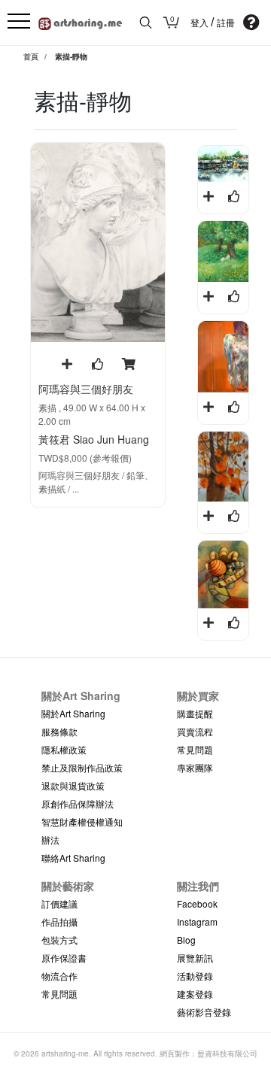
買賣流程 (195, 731)
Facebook (197, 903)
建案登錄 (195, 993)
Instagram (197, 921)
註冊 (226, 23)
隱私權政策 (64, 749)
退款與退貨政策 (73, 785)
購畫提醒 (195, 713)
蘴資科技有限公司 (227, 1053)
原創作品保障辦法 (77, 803)
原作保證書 (64, 957)
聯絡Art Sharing (73, 857)
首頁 (30, 56)
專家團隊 (195, 767)
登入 (200, 23)
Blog (186, 939)
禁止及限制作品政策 (82, 767)
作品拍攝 (59, 921)
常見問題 (195, 749)
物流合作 (59, 975)
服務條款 (59, 731)
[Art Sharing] (81, 21)
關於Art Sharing (73, 713)
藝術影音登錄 (204, 1011)
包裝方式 (59, 939)
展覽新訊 (195, 957)
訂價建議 (59, 903)
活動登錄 (195, 975)
